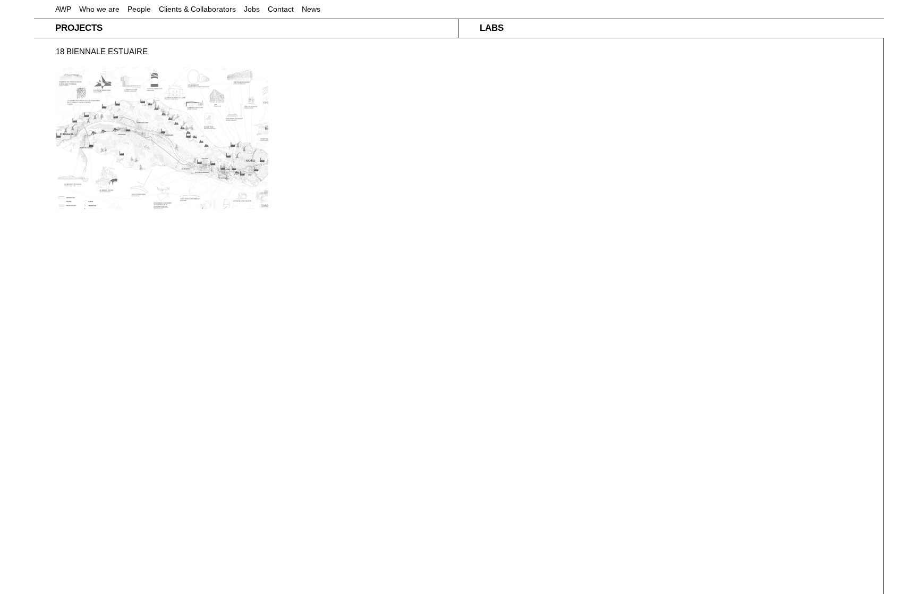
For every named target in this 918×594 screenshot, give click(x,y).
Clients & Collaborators (197, 9)
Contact (281, 9)
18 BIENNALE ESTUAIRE (102, 51)
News (311, 9)
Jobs (252, 9)
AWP (63, 9)
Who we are (99, 9)
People (139, 9)
